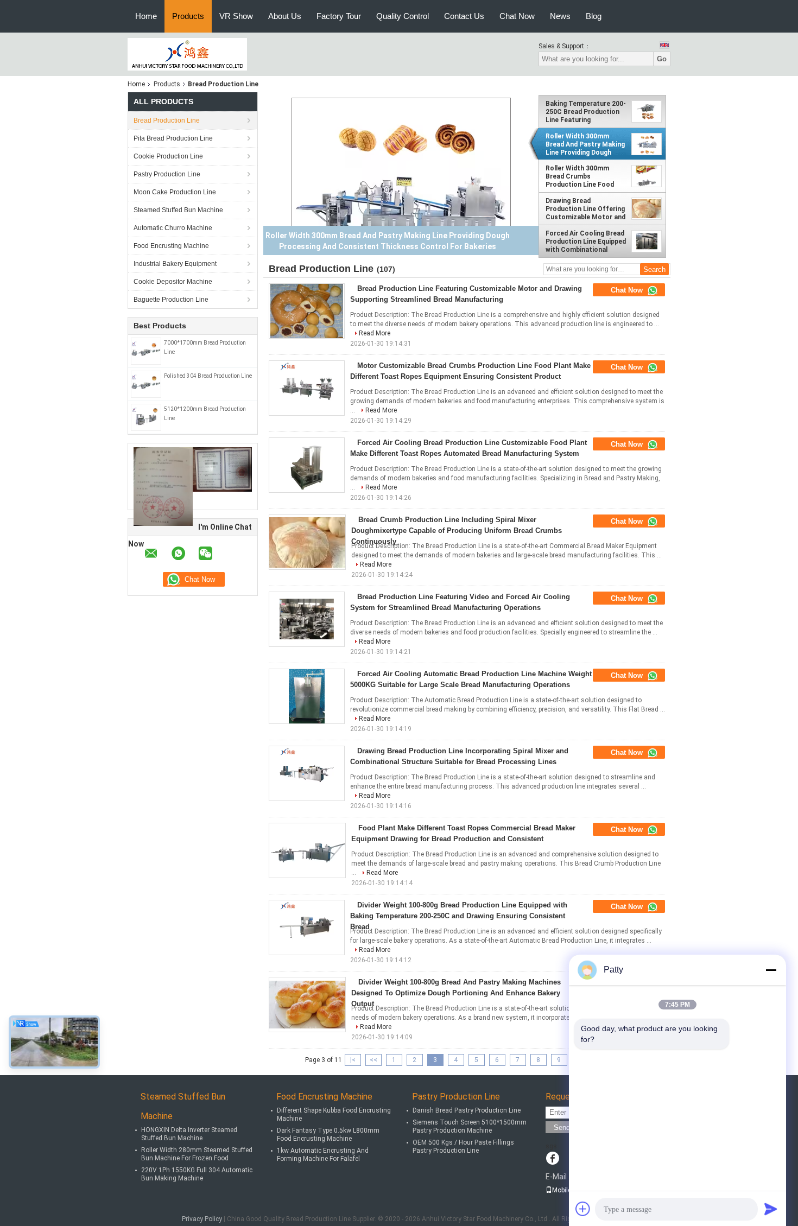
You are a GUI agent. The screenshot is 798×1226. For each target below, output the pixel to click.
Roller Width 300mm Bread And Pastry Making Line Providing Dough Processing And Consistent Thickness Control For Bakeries (585, 144)
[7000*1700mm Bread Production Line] (146, 350)
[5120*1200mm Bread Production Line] (146, 417)
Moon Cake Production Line (175, 192)
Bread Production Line (167, 120)
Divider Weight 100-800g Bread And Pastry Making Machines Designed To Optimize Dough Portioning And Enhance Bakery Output (456, 993)
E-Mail (556, 1176)
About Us (284, 16)
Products (188, 16)
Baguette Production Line (171, 299)
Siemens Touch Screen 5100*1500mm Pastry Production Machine (470, 1126)
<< (373, 1060)
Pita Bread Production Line (173, 138)
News (560, 16)
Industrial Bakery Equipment (175, 264)
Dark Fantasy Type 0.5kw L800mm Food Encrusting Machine (328, 1134)
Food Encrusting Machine (171, 246)
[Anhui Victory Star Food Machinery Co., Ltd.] (187, 54)
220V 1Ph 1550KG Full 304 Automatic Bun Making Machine (196, 1174)
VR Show (236, 16)
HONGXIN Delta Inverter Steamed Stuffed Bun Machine (189, 1134)
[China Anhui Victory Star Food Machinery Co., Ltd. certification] (163, 486)
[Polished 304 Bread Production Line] (146, 384)
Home (146, 16)
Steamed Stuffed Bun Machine (178, 210)
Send (562, 1127)
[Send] (771, 1209)
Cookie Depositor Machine (173, 281)
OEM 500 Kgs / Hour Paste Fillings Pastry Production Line (463, 1146)
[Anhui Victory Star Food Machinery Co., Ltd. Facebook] (552, 1159)
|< (353, 1060)
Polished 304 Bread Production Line (208, 376)
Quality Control (402, 16)
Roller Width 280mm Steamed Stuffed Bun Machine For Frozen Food (196, 1154)
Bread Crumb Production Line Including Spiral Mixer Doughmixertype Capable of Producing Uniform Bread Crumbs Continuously (456, 530)
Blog (593, 16)
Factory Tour (338, 16)
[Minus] (770, 969)
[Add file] (583, 1209)
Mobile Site (568, 1190)
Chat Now (517, 16)
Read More (374, 333)
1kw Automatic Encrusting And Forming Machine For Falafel (323, 1155)
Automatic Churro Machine (173, 228)
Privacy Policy (202, 1219)
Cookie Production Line (168, 156)
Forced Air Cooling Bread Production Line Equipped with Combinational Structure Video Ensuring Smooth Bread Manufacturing (586, 241)
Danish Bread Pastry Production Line (467, 1110)
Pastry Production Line (167, 174)
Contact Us (464, 16)
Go (662, 59)
